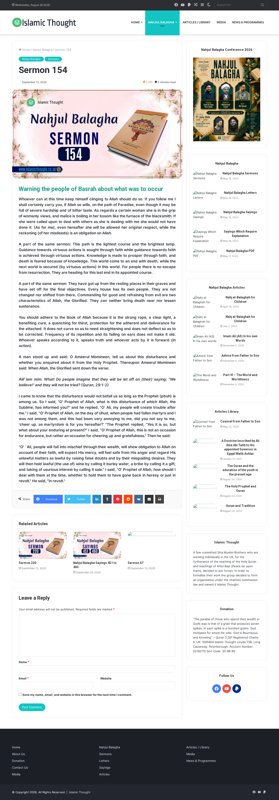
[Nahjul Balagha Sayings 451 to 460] (97, 545)
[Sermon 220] (43, 545)
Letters (104, 761)
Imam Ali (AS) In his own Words (240, 338)
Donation (18, 761)
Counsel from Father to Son (240, 421)
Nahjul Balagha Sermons (240, 173)
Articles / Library (197, 22)
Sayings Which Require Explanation (240, 234)
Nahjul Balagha (161, 22)
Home (135, 22)
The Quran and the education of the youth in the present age (240, 470)
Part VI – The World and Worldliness (240, 377)
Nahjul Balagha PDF (240, 251)
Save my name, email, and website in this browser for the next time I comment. (77, 694)
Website (106, 678)
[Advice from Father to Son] (205, 362)
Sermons (53, 59)
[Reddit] (128, 499)
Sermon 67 (135, 563)
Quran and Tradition (240, 505)
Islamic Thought (79, 792)
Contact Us (20, 767)
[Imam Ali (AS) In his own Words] (205, 342)
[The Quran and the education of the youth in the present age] (205, 472)
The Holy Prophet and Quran (240, 488)
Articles (104, 774)
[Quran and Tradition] (205, 512)
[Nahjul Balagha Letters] (205, 199)
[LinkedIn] (96, 499)
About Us (18, 754)
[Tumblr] (107, 499)
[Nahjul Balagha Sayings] (205, 218)
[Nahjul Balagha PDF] (205, 257)
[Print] (159, 499)
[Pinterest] (117, 499)
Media (221, 22)
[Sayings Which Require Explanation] (205, 238)
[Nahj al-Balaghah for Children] (205, 303)
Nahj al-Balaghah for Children (240, 299)
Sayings (104, 767)
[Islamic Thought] (44, 22)
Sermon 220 (27, 563)
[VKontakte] (138, 499)
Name (24, 662)
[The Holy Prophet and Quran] (205, 492)
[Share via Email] (149, 499)
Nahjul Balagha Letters (240, 192)
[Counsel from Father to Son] (205, 427)
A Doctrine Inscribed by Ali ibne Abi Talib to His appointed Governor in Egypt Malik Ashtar (240, 447)
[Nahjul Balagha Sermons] (205, 179)
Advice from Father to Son (240, 355)
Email (24, 678)
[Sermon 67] (152, 545)
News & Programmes (248, 22)
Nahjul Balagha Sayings (240, 212)
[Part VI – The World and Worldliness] (205, 381)
